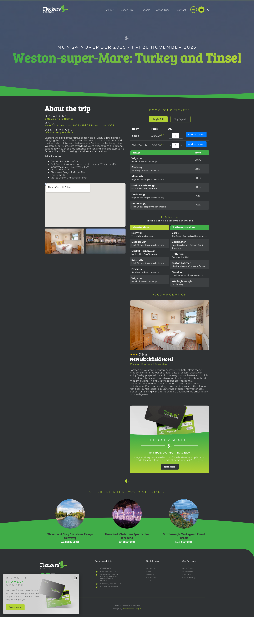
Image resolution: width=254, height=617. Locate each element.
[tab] (158, 119)
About (109, 10)
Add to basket (196, 134)
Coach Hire (127, 10)
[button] (208, 10)
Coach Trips (162, 10)
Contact (181, 10)
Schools (145, 10)
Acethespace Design (132, 608)
